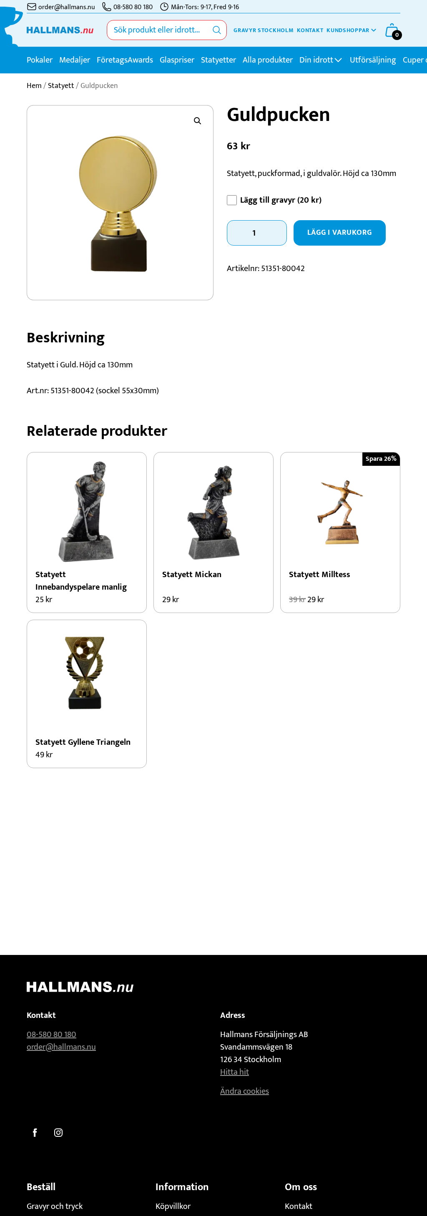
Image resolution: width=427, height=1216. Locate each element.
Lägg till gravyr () (281, 200)
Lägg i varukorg (339, 232)
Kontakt (310, 30)
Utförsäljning (373, 60)
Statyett (61, 85)
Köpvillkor (173, 1206)
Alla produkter (268, 60)
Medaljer (74, 60)
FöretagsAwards (125, 60)
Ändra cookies (244, 1091)
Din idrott (316, 60)
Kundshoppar (348, 30)
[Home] (60, 30)
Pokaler (40, 60)
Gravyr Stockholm (264, 30)
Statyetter (218, 60)
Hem (34, 85)
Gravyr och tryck (55, 1206)
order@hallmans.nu (61, 1047)
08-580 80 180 (51, 1035)
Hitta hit (234, 1072)
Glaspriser (177, 60)
